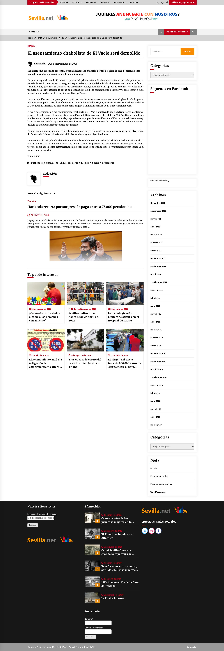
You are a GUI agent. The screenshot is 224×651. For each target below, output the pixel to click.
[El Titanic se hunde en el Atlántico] (92, 534)
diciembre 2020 (157, 353)
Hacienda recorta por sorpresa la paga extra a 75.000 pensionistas (80, 207)
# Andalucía (91, 2)
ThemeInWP (89, 647)
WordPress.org (158, 492)
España (31, 201)
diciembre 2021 (157, 258)
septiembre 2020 (158, 377)
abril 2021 (155, 321)
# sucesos (105, 2)
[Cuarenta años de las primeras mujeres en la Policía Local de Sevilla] (92, 518)
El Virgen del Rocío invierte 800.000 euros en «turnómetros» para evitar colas (124, 363)
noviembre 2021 (158, 266)
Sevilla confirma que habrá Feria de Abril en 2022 (83, 317)
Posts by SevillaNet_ (159, 180)
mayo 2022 (155, 218)
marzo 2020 (156, 424)
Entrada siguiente (39, 193)
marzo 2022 (156, 234)
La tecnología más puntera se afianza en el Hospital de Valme (123, 317)
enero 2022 (155, 250)
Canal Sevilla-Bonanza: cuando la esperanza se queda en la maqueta (116, 552)
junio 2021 (155, 306)
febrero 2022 (156, 242)
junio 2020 (155, 401)
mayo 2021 (155, 313)
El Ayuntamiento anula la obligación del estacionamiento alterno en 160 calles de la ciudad (45, 363)
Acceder (154, 468)
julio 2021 (155, 298)
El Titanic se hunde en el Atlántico (117, 536)
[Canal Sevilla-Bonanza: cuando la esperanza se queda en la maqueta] (92, 550)
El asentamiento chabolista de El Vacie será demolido (83, 53)
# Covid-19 (76, 2)
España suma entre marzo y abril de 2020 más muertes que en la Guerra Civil (119, 568)
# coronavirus (119, 2)
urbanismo (108, 162)
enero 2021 (155, 345)
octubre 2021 (156, 274)
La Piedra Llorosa (112, 598)
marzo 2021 (156, 329)
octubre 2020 (156, 369)
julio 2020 (155, 393)
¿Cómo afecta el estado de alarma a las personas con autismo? (45, 317)
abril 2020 (155, 416)
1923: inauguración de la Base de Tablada (120, 584)
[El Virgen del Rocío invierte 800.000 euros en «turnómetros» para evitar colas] (125, 340)
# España (134, 2)
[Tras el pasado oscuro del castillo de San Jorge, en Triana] (85, 340)
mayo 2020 (155, 409)
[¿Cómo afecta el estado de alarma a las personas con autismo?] (46, 293)
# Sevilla (64, 2)
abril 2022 (155, 226)
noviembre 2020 (158, 361)
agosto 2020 (156, 385)
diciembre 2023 (157, 203)
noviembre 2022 (158, 210)
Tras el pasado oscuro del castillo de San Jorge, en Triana (85, 363)
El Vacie (85, 162)
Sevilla (31, 45)
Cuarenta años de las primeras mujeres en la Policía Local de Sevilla (116, 520)
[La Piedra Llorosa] (92, 597)
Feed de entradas (159, 476)
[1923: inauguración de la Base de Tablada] (92, 581)
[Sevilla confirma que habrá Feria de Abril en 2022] (85, 293)
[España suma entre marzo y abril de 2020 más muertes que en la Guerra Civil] (92, 566)
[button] (161, 32)
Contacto (34, 31)
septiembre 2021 (158, 282)
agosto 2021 (156, 290)
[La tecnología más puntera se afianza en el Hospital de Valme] (125, 293)
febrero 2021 (156, 337)
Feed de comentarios (161, 484)
